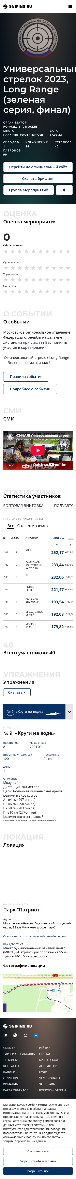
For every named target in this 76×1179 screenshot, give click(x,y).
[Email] (25, 1035)
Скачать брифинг (38, 178)
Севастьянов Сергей (34, 613)
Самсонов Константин (34, 564)
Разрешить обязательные (38, 1161)
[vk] (36, 1035)
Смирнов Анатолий (32, 601)
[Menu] (70, 6)
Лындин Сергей (31, 588)
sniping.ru (17, 6)
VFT (28, 574)
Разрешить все (38, 1171)
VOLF (28, 550)
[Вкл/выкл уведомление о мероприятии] (64, 190)
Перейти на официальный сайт (38, 166)
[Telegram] (5, 1035)
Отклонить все (38, 1151)
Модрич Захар (31, 625)
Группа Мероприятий (28, 190)
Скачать (15, 692)
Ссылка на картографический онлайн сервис (34, 936)
